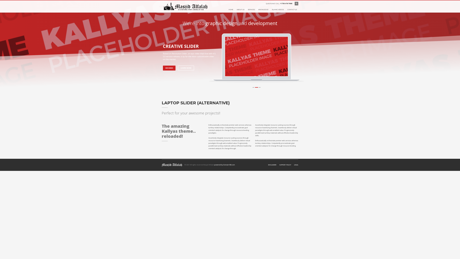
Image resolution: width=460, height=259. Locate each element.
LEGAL (296, 165)
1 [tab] (253, 87)
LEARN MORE (186, 68)
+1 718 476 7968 (286, 3)
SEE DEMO (169, 68)
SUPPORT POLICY (285, 165)
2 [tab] (256, 87)
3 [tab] (260, 87)
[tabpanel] (256, 56)
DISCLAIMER (272, 165)
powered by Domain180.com (224, 165)
